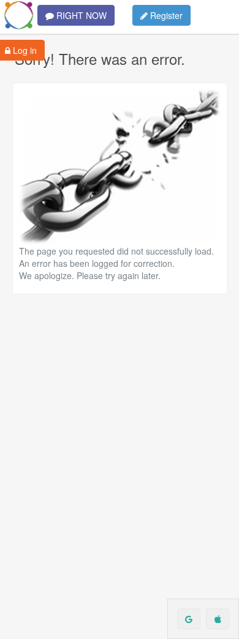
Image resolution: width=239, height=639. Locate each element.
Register (165, 15)
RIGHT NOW (80, 15)
